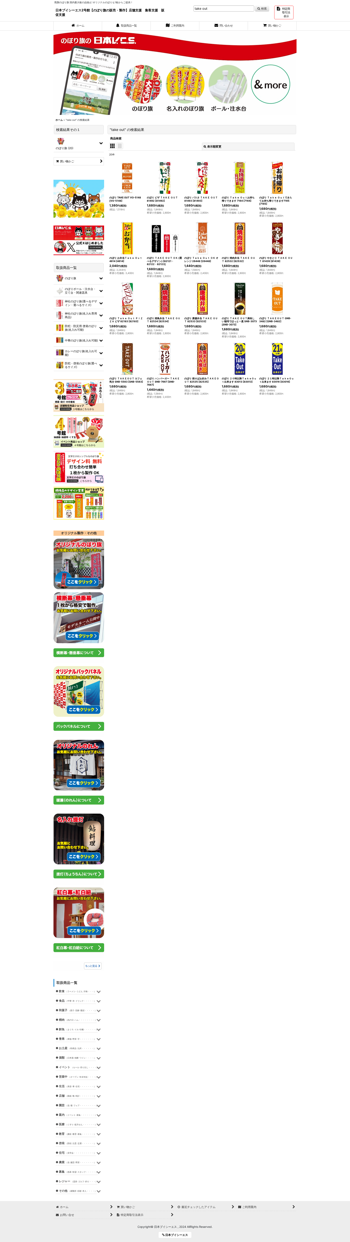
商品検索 (116, 138)
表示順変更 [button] (214, 146)
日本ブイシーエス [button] (178, 1235)
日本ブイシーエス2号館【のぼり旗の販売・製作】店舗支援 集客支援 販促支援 (109, 12)
